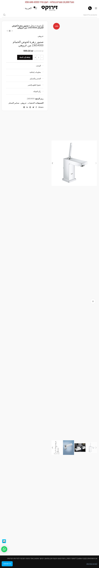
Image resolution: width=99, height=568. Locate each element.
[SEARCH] (4, 14)
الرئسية (40, 25)
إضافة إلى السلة (25, 57)
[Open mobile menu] (96, 8)
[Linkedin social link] (27, 107)
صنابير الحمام (14, 103)
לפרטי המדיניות (91, 563)
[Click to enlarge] (93, 301)
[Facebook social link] (36, 107)
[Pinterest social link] (30, 107)
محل (32, 25)
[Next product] (7, 31)
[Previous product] (12, 31)
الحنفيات (31, 103)
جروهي (40, 36)
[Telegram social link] (24, 107)
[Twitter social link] (33, 107)
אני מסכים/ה (7, 564)
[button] (4, 549)
